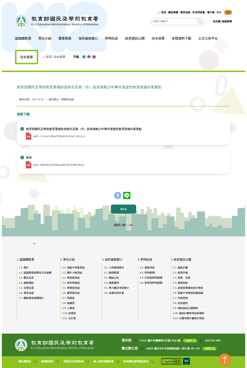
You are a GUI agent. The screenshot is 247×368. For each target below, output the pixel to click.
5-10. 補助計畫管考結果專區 (188, 313)
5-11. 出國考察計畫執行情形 (188, 318)
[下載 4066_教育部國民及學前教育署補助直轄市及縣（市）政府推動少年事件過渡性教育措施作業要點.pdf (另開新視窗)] (29, 136)
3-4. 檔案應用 (111, 282)
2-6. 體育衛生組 (71, 293)
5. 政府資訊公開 (181, 259)
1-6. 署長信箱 (26, 293)
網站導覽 (173, 12)
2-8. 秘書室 (68, 303)
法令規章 (158, 38)
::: (159, 12)
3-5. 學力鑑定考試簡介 (116, 288)
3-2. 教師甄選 (111, 272)
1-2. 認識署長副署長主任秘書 (35, 272)
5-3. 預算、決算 (181, 277)
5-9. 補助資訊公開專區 (185, 308)
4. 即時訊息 (145, 259)
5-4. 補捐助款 (180, 282)
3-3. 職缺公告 (111, 277)
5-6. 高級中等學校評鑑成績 (188, 293)
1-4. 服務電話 (26, 282)
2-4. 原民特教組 (71, 282)
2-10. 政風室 (69, 313)
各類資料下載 (181, 38)
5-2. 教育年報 (180, 272)
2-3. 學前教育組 (71, 277)
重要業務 (64, 38)
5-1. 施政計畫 (180, 267)
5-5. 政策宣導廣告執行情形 (188, 288)
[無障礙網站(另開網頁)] (171, 363)
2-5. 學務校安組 (71, 288)
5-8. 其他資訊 (180, 303)
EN (228, 12)
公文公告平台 (208, 38)
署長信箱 (185, 12)
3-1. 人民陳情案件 (114, 267)
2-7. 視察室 (68, 298)
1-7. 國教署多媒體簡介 (31, 298)
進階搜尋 (227, 21)
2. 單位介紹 (67, 259)
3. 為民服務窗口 (112, 259)
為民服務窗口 (88, 38)
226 (131, 224)
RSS (219, 12)
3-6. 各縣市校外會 (114, 293)
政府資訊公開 (135, 38)
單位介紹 (44, 38)
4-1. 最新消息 (147, 267)
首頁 (163, 12)
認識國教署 (23, 38)
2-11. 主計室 (69, 318)
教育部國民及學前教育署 (56, 20)
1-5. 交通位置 (26, 288)
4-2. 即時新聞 (147, 272)
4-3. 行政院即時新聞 (151, 277)
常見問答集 (198, 12)
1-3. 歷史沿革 (26, 277)
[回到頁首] (224, 360)
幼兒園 (217, 21)
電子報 (211, 12)
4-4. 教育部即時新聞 (151, 282)
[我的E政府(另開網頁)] (186, 363)
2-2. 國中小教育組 (72, 272)
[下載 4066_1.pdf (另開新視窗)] (29, 164)
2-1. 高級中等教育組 (73, 267)
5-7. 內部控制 (180, 298)
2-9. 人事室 (68, 308)
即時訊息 (111, 38)
